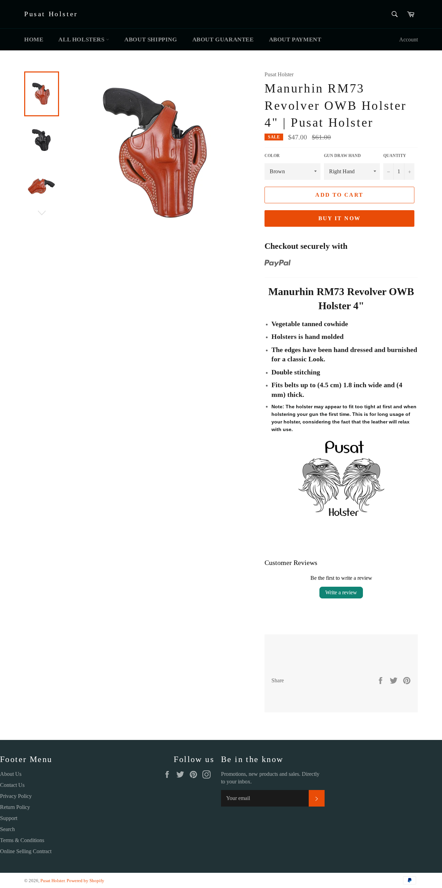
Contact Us (12, 785)
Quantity (394, 155)
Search (7, 829)
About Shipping (150, 39)
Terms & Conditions (22, 840)
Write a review (341, 592)
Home (33, 39)
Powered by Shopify (85, 880)
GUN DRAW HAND (342, 155)
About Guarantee (223, 39)
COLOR (272, 155)
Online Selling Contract (25, 851)
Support (8, 818)
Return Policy (15, 807)
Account (408, 39)
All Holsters (82, 39)
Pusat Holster (51, 14)
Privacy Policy (16, 796)
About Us (10, 774)
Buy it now (339, 218)
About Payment (295, 39)
